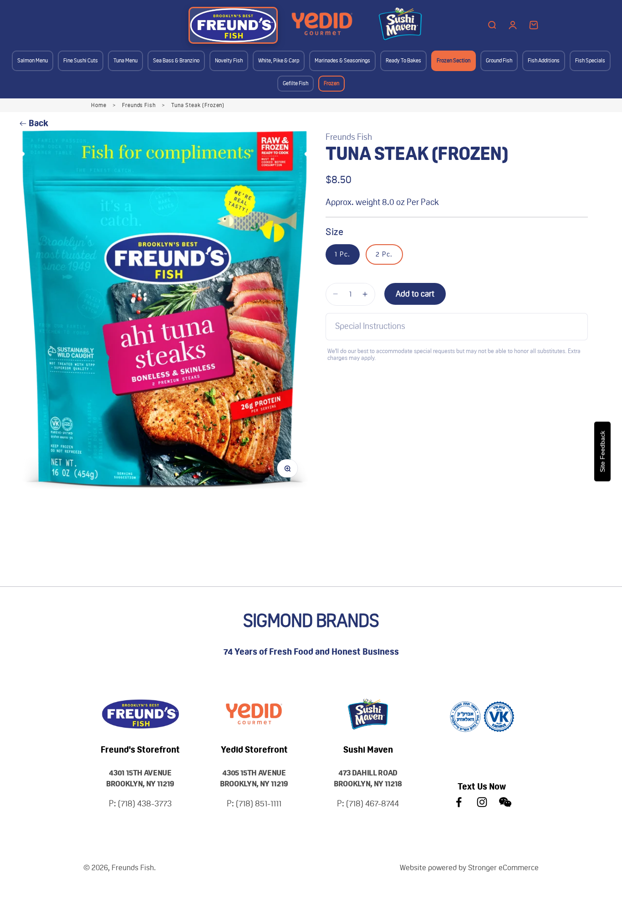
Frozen (331, 83)
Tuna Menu (125, 60)
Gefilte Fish (295, 83)
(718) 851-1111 (258, 803)
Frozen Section (453, 60)
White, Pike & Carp (278, 60)
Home (99, 105)
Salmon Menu (32, 60)
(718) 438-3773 (145, 803)
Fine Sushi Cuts (80, 60)
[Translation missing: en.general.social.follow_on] (459, 802)
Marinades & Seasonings (342, 60)
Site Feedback (602, 451)
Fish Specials (590, 60)
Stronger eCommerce (503, 867)
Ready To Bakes (403, 60)
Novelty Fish (229, 60)
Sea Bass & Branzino (176, 60)
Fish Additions (544, 60)
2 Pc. (384, 254)
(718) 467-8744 (372, 803)
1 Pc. (343, 254)
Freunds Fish (139, 105)
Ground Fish (499, 60)
